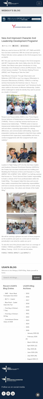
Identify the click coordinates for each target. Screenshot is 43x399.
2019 (27, 307)
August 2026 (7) (32, 359)
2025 (27, 327)
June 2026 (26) (32, 352)
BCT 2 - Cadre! (10, 299)
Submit (37, 278)
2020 (27, 310)
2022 (27, 317)
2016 (27, 297)
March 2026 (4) (32, 342)
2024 (27, 323)
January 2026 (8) (33, 333)
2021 (27, 313)
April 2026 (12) (32, 345)
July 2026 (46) (32, 355)
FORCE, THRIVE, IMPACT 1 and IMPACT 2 (16, 253)
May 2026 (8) (31, 349)
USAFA (16, 46)
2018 (27, 303)
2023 (27, 320)
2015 (27, 293)
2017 (27, 300)
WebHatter (25, 46)
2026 (27, 330)
